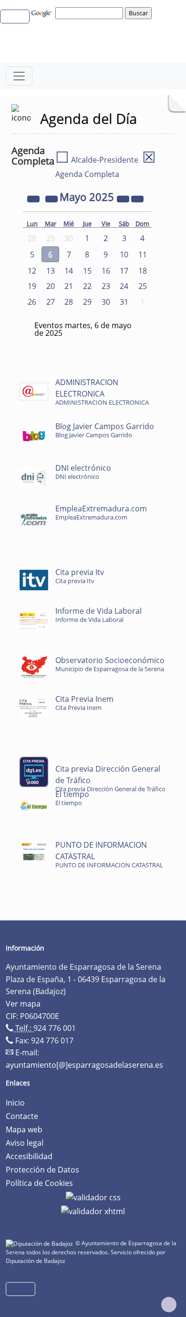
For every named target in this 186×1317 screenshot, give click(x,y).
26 (32, 302)
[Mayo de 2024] (34, 198)
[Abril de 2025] (52, 198)
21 (68, 286)
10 (124, 254)
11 (142, 254)
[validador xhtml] (93, 1211)
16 (106, 271)
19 (32, 286)
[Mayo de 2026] (124, 198)
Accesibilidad (29, 1156)
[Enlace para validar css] (93, 1196)
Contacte (22, 1116)
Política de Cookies (39, 1183)
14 (68, 271)
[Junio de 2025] (137, 198)
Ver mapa (23, 1003)
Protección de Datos (42, 1169)
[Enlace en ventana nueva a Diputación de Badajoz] (40, 1243)
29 (87, 302)
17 (124, 271)
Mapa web (24, 1129)
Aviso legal (24, 1143)
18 (142, 271)
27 (50, 302)
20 (50, 286)
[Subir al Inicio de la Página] (168, 1304)
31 (124, 302)
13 (50, 271)
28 (68, 302)
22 (87, 286)
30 (106, 302)
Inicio (15, 1102)
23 (106, 286)
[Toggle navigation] (19, 76)
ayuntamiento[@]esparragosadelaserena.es (84, 1065)
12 (32, 271)
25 (142, 286)
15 (87, 271)
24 (124, 286)
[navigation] (91, 13)
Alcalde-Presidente (96, 160)
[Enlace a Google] (42, 12)
